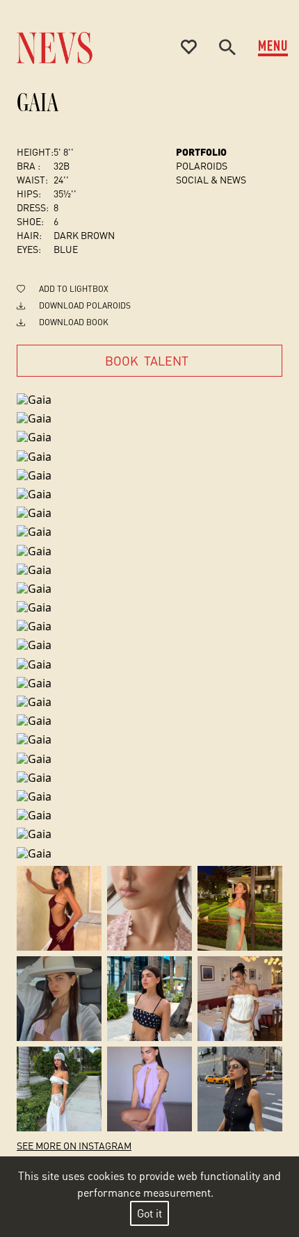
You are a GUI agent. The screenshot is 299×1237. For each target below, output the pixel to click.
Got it (149, 1213)
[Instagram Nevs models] (59, 908)
